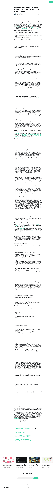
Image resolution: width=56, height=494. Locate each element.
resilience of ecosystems (36, 28)
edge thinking (32, 27)
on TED (19, 135)
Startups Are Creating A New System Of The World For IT (24, 440)
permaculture (17, 26)
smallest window (16, 418)
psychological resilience (23, 28)
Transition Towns (30, 24)
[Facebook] (28, 484)
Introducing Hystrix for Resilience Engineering (22, 439)
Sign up (28, 487)
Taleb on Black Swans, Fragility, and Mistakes (22, 436)
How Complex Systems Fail (35, 230)
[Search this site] (44, 2)
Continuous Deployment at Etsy (20, 432)
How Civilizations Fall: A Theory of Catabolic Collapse (23, 435)
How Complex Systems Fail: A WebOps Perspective (23, 428)
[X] (27, 484)
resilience (19, 20)
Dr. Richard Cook (21, 228)
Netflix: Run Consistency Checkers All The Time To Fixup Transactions (25, 431)
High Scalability (28, 1)
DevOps (24, 226)
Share (40, 14)
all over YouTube (25, 135)
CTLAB (16, 427)
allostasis (15, 23)
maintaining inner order (33, 21)
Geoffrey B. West (16, 133)
